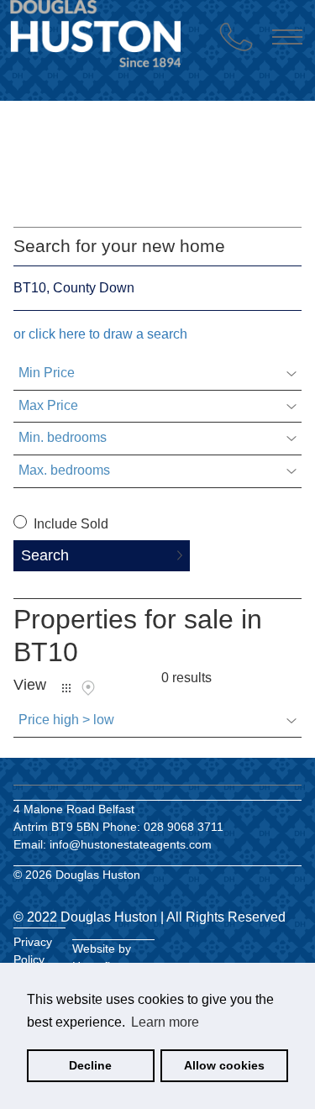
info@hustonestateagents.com (131, 844)
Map (88, 688)
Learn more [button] (165, 1022)
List (66, 688)
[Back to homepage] (107, 65)
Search (45, 555)
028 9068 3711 (183, 826)
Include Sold (69, 524)
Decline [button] (90, 1065)
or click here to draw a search (100, 334)
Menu (287, 37)
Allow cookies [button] (224, 1065)
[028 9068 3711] (236, 37)
